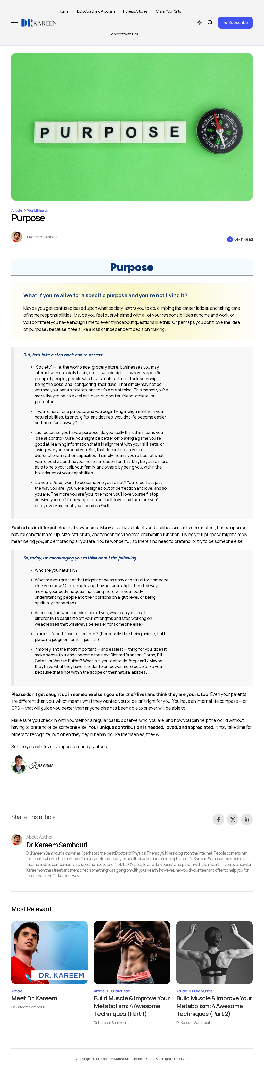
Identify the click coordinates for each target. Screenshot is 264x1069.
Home (64, 11)
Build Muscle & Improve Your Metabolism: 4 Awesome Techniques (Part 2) (214, 1006)
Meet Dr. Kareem (34, 998)
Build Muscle (120, 991)
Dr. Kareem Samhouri (41, 236)
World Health (37, 210)
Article (16, 210)
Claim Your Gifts (168, 11)
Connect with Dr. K (124, 34)
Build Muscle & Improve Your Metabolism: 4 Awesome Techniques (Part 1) (132, 1006)
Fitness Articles (135, 11)
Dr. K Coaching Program (96, 11)
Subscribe (238, 22)
